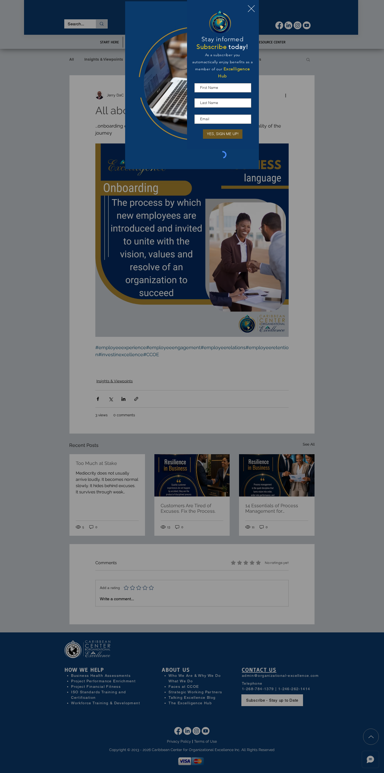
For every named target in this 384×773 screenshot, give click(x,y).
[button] (251, 8)
